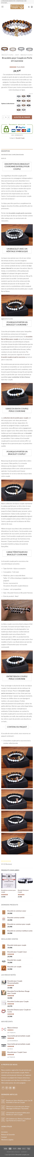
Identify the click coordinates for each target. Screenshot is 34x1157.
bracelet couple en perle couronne (13, 357)
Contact (4, 1137)
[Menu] (2, 6)
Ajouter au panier (22, 117)
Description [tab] (5, 151)
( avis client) (20, 67)
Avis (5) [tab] (3, 158)
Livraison (4, 1132)
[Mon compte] (29, 7)
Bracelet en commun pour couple (8, 891)
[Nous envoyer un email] (10, 1088)
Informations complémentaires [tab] (12, 154)
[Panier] (32, 7)
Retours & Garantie (8, 1134)
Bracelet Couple (7, 55)
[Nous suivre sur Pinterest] (14, 1088)
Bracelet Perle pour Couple (23, 891)
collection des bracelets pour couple (15, 418)
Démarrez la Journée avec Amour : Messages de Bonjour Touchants (18, 1107)
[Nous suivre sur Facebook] (3, 1088)
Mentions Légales (7, 1140)
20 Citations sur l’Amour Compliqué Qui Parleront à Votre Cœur (18, 1119)
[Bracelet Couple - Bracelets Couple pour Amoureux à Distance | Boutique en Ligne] (17, 6)
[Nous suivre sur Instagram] (6, 1088)
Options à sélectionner (8, 103)
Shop (17, 55)
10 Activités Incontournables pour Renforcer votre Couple (18, 1113)
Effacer (31, 93)
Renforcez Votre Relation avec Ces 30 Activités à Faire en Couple (19, 1101)
